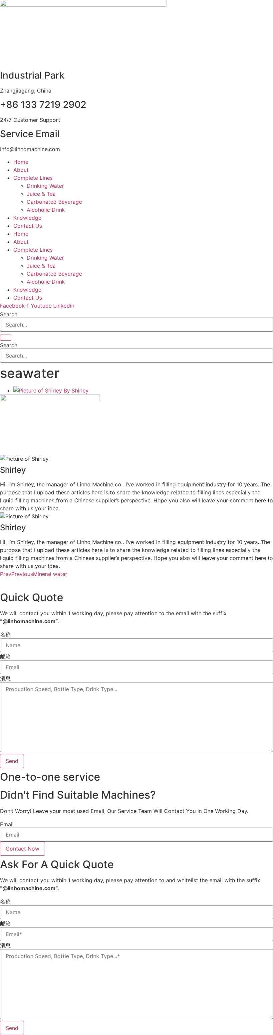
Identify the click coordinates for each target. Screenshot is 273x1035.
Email (7, 824)
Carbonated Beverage (54, 201)
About (21, 169)
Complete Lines (33, 177)
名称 (5, 634)
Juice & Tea (41, 193)
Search (8, 314)
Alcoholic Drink (46, 209)
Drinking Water (45, 185)
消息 (5, 678)
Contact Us (27, 225)
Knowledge (27, 217)
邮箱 (5, 656)
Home (20, 161)
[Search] (5, 338)
